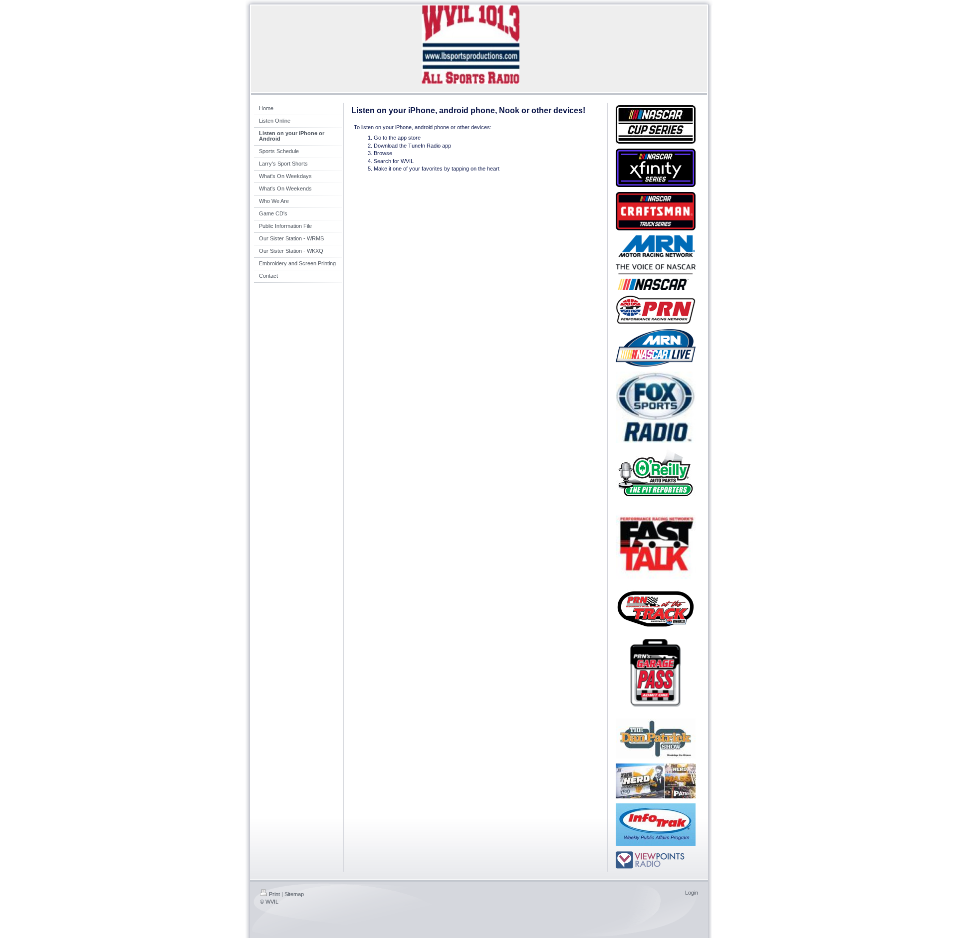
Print (274, 894)
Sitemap (294, 894)
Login (691, 893)
